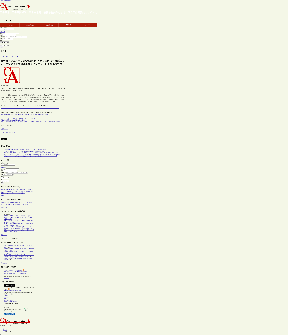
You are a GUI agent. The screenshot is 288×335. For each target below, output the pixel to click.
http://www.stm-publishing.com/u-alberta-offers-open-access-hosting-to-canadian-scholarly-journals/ (24, 114)
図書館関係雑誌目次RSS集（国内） (13, 290)
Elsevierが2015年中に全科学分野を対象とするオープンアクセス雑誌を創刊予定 (25, 149)
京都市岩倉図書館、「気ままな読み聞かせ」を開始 (17, 215)
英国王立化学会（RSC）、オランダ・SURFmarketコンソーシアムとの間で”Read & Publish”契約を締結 (31, 152)
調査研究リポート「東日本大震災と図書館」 (16, 271)
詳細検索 (2, 32)
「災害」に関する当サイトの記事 (13, 270)
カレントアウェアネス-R (7, 118)
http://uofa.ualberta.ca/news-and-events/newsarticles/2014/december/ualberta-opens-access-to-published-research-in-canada (30, 108)
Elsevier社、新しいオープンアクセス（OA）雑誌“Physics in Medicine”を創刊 (24, 151)
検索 (2, 47)
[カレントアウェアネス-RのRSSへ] (22, 238)
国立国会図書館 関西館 (10, 301)
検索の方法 (7, 298)
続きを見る (4, 195)
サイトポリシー (8, 297)
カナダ (16, 118)
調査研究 (68, 25)
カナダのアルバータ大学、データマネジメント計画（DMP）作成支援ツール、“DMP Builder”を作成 (30, 156)
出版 (34, 118)
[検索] (1, 166)
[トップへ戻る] (0, 334)
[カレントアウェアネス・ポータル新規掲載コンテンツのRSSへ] (9, 289)
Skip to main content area (6, 0)
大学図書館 (21, 118)
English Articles (87, 25)
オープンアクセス (28, 118)
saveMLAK (6, 278)
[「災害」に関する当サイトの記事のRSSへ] (23, 270)
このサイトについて (9, 295)
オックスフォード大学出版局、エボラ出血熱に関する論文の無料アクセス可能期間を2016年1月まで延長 (32, 154)
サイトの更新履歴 (8, 300)
